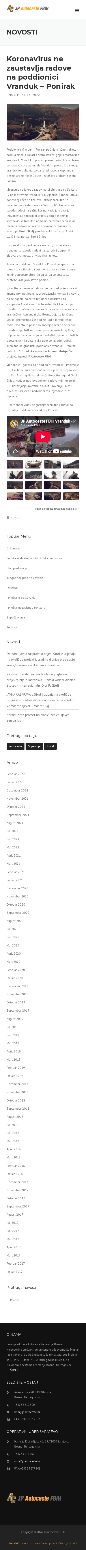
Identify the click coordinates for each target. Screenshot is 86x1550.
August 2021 (15, 823)
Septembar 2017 (18, 1206)
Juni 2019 (13, 1035)
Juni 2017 (13, 1231)
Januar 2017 (15, 1272)
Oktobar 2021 (16, 807)
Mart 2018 (14, 1157)
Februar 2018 (16, 1166)
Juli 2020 (13, 929)
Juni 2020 (13, 937)
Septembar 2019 (18, 1010)
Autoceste (15, 746)
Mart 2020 (14, 962)
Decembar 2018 (17, 1084)
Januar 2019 (15, 1076)
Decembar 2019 (17, 986)
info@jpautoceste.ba (27, 1412)
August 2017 (15, 1214)
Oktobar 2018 (16, 1100)
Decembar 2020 (17, 888)
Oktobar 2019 (16, 1002)
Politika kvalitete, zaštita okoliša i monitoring (35, 558)
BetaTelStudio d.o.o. (43, 1543)
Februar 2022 (16, 774)
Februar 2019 (16, 1068)
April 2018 (14, 1149)
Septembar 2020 (18, 913)
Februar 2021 (16, 872)
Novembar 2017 (17, 1190)
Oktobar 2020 (16, 904)
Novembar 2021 (17, 799)
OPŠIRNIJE (13, 1370)
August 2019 (15, 1019)
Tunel (50, 746)
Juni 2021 (13, 839)
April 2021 (14, 855)
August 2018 (15, 1117)
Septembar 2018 (18, 1109)
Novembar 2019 (17, 994)
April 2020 (14, 954)
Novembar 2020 (17, 896)
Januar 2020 (15, 978)
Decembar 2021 (17, 790)
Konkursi (12, 627)
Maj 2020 (13, 945)
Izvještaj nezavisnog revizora (26, 607)
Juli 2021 (13, 831)
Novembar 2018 (17, 1092)
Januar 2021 (15, 880)
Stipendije (34, 746)
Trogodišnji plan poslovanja (25, 578)
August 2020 (15, 921)
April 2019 (14, 1051)
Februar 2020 (16, 970)
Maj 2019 (13, 1043)
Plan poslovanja (17, 568)
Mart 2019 (14, 1059)
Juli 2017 (13, 1223)
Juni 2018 (13, 1133)
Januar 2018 (15, 1174)
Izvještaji (12, 588)
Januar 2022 (15, 782)
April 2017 (14, 1247)
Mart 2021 (14, 864)
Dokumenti (14, 548)
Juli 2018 (13, 1125)
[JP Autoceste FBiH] (28, 8)
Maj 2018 (13, 1141)
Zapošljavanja (16, 617)
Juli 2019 (13, 1027)
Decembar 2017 (17, 1182)
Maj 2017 (13, 1239)
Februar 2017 (16, 1264)
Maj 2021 (13, 847)
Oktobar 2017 (16, 1198)
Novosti (15, 517)
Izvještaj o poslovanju (21, 598)
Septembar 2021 (18, 815)
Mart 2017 (14, 1255)
